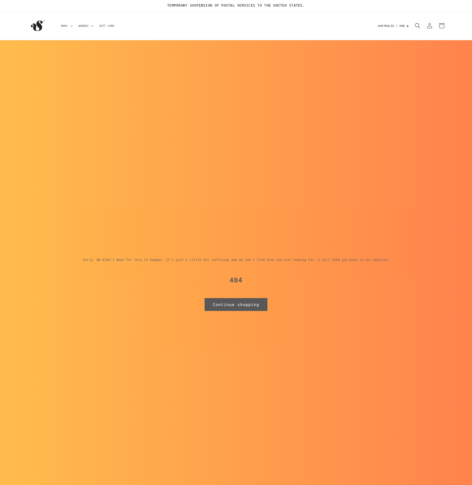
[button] (66, 25)
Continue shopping (236, 304)
